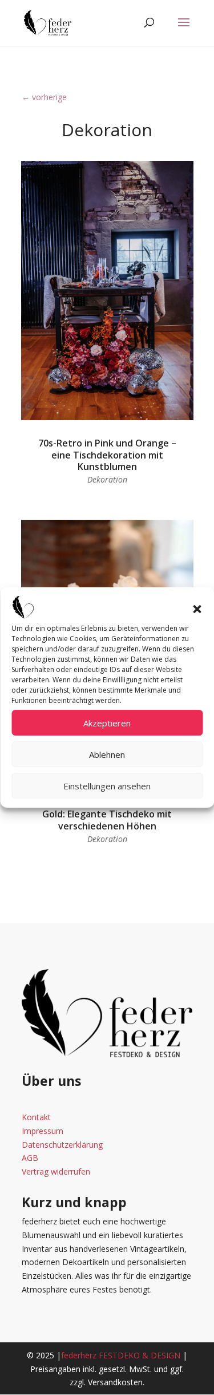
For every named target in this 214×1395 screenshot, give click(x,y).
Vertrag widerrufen (56, 1171)
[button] (197, 609)
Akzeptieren (107, 723)
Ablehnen (107, 754)
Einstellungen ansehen (107, 786)
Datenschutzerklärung (62, 1144)
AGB (30, 1157)
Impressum (42, 1130)
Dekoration (107, 479)
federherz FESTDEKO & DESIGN (120, 1355)
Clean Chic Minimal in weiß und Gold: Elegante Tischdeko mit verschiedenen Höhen (107, 814)
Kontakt (36, 1117)
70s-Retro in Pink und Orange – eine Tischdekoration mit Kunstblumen (107, 455)
